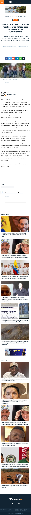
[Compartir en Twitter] (10, 58)
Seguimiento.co (11, 93)
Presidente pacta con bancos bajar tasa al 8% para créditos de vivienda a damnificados (15, 277)
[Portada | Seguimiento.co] (15, 499)
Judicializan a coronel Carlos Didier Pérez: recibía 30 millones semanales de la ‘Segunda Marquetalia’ (15, 299)
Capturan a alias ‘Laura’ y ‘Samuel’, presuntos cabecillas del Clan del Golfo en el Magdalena (15, 465)
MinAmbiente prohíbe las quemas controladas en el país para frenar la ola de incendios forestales (15, 342)
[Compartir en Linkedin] (17, 58)
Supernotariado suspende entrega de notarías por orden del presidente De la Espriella (15, 321)
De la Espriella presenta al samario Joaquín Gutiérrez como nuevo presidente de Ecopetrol (15, 256)
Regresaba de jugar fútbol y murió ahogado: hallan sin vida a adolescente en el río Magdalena (14, 401)
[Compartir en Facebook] (6, 58)
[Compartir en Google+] (13, 58)
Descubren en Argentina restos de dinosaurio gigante (15, 486)
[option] (15, 71)
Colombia (15, 19)
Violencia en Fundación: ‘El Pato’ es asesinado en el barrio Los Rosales (15, 444)
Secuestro (11, 186)
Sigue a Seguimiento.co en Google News (13, 192)
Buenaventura (4, 186)
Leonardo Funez (19, 513)
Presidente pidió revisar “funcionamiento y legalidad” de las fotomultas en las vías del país (14, 234)
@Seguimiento (13, 94)
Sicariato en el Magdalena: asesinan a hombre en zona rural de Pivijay (15, 379)
